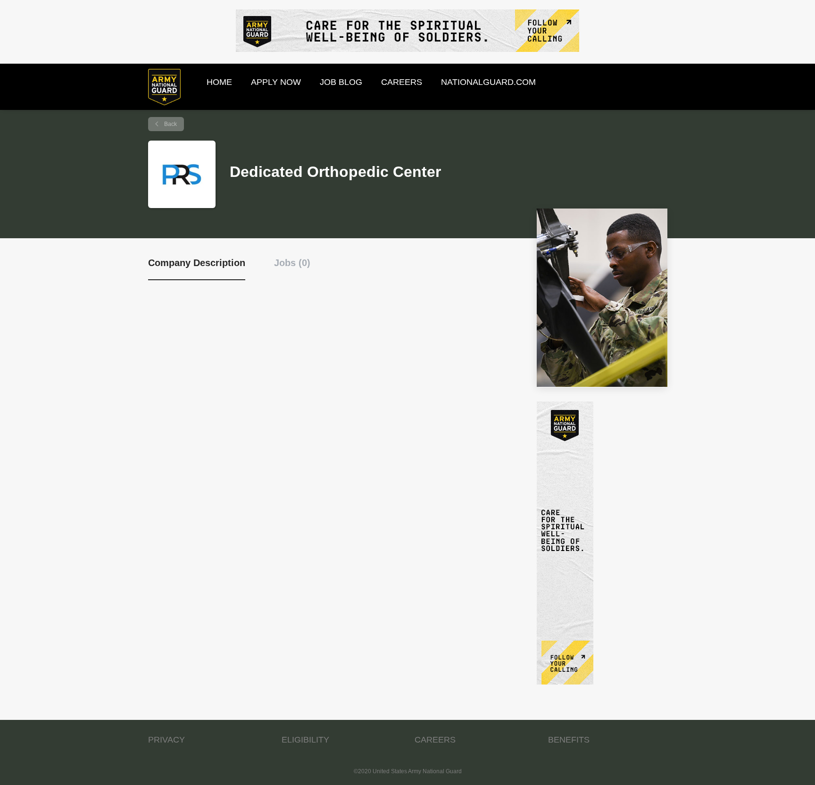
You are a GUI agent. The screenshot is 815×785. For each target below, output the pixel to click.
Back (170, 124)
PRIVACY (166, 739)
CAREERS (435, 739)
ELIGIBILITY (305, 739)
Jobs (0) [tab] (292, 263)
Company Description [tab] (196, 263)
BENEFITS (569, 739)
